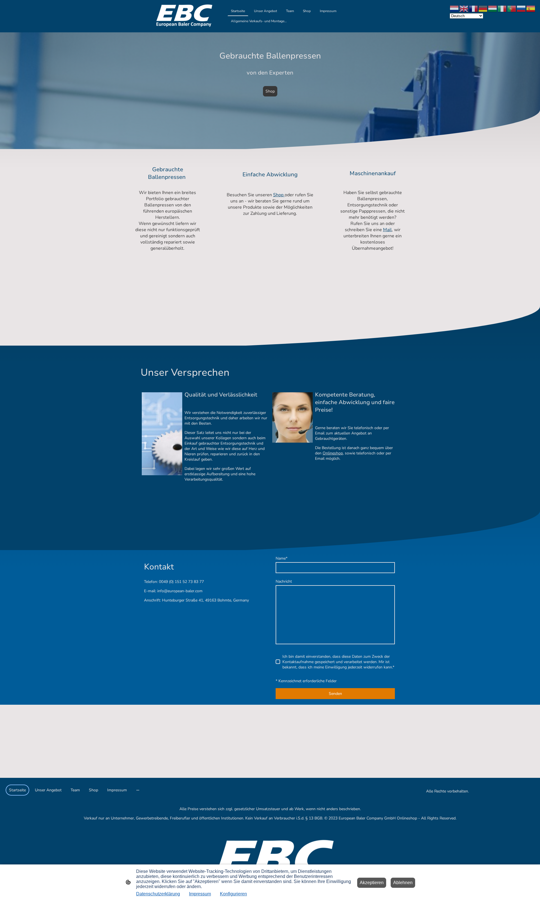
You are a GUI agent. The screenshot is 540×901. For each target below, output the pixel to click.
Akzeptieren (372, 882)
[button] (454, 8)
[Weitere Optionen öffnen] (137, 790)
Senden (335, 693)
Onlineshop (333, 453)
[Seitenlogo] (182, 16)
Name (281, 558)
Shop (270, 91)
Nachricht (284, 581)
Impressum (200, 893)
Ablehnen (403, 882)
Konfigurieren (233, 893)
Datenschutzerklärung (158, 893)
